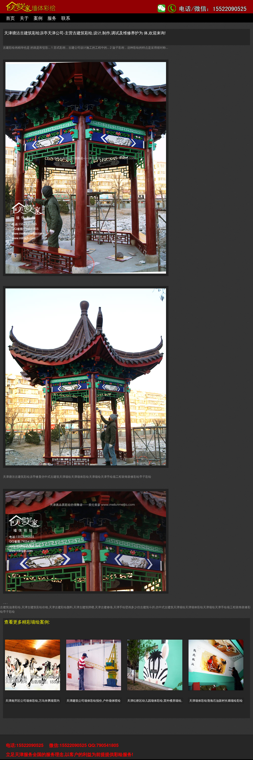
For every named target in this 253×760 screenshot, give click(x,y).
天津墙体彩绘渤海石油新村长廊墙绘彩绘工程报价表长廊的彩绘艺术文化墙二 (216, 700)
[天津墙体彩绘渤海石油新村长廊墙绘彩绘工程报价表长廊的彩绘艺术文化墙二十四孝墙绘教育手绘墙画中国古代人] (218, 663)
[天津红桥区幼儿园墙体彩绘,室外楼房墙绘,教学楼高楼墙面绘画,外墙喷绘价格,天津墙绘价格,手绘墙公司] (157, 663)
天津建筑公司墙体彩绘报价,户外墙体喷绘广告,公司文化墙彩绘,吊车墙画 (93, 700)
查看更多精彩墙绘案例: (27, 621)
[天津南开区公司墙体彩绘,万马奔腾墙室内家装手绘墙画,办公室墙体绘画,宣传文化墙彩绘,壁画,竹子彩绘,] (34, 663)
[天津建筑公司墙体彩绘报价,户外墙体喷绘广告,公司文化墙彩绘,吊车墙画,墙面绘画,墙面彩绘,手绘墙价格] (96, 663)
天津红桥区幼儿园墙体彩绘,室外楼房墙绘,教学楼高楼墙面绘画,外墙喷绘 (154, 700)
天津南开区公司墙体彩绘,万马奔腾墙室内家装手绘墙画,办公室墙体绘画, (32, 700)
